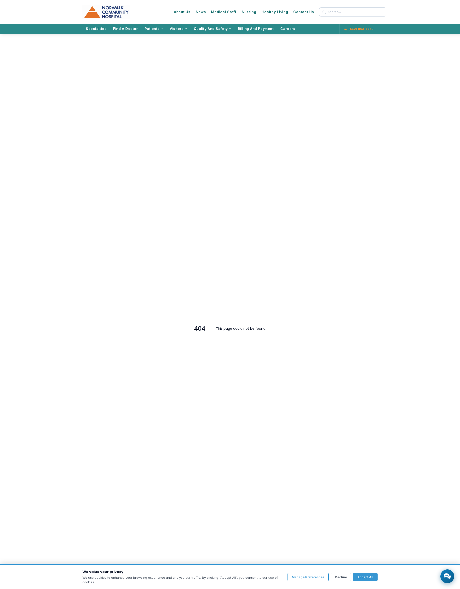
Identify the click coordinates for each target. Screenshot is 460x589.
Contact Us (303, 12)
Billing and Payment (256, 29)
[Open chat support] (447, 576)
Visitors (177, 29)
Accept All (365, 577)
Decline (341, 577)
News (201, 12)
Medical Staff (223, 12)
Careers (287, 29)
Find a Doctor (125, 29)
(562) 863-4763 (361, 29)
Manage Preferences (308, 577)
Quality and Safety (211, 29)
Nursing (249, 12)
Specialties (96, 29)
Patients (152, 29)
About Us (182, 12)
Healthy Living (275, 12)
